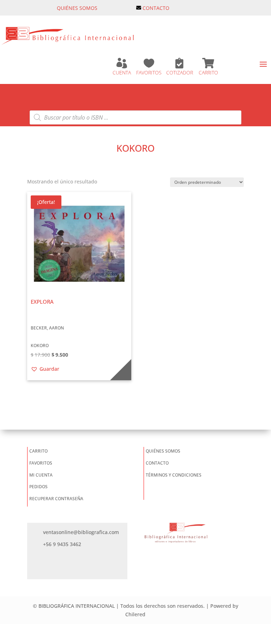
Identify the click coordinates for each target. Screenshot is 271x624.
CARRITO (208, 72)
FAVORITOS (149, 72)
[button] (45, 369)
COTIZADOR (179, 72)
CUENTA (122, 72)
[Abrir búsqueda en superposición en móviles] (135, 117)
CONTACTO (156, 8)
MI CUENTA (41, 475)
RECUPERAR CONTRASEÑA (56, 499)
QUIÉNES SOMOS (77, 8)
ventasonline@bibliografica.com (81, 532)
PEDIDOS (38, 487)
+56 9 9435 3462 (62, 544)
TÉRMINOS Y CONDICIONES (173, 475)
